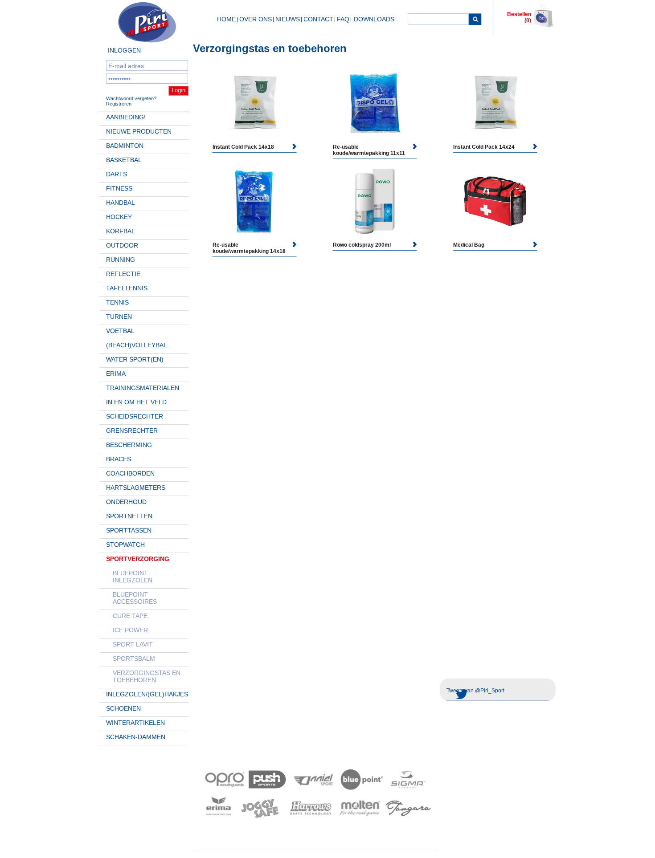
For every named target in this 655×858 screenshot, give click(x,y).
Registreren (118, 103)
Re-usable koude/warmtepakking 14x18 (249, 248)
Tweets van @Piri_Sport (475, 690)
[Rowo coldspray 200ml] (375, 201)
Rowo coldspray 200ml (362, 245)
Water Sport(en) (135, 359)
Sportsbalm (134, 658)
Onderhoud (126, 501)
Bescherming (129, 444)
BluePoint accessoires (135, 598)
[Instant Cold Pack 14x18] (254, 103)
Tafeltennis (126, 288)
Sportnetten (129, 516)
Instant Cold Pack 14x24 (484, 147)
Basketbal (124, 159)
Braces (118, 459)
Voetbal (120, 330)
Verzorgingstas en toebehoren (146, 676)
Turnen (119, 316)
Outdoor (122, 245)
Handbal (120, 202)
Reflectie (123, 273)
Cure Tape (130, 615)
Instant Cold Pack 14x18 (243, 147)
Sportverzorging (137, 558)
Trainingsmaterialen (142, 387)
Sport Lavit (133, 644)
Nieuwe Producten (139, 131)
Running (120, 259)
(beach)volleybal (136, 345)
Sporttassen (128, 530)
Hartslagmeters (135, 487)
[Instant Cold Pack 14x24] (495, 103)
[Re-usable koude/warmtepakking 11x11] (375, 103)
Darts (116, 174)
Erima (116, 373)
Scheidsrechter (134, 416)
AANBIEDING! (126, 117)
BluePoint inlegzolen (132, 576)
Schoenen (123, 708)
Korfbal (120, 231)
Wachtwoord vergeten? (131, 98)
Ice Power (130, 630)
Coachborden (130, 473)
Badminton (124, 145)
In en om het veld (136, 402)
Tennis (117, 302)
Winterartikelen (135, 722)
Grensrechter (132, 430)
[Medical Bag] (495, 201)
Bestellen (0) (519, 17)
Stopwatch (125, 544)
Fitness (119, 188)
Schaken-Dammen (135, 736)
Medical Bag (468, 245)
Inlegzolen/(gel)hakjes (147, 694)
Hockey (119, 216)
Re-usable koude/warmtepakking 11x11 (369, 150)
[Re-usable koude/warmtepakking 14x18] (254, 201)
